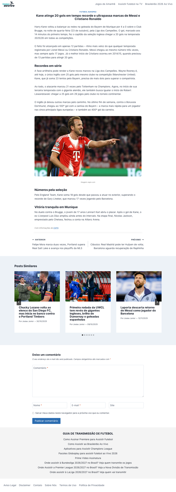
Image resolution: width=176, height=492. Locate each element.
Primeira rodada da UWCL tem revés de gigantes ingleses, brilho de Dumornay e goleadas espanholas (87, 313)
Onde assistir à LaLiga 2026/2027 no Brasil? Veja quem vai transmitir (88, 472)
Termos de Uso (67, 485)
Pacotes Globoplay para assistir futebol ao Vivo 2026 (88, 453)
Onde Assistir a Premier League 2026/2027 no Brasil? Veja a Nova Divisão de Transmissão (88, 467)
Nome (37, 405)
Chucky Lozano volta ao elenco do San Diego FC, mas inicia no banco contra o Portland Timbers (37, 312)
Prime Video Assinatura (88, 458)
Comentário (40, 368)
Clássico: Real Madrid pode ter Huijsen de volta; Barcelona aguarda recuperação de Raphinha (117, 244)
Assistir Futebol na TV (130, 4)
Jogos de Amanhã (105, 4)
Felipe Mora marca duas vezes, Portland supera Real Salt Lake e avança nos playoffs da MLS (58, 244)
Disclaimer (24, 485)
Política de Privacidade (91, 485)
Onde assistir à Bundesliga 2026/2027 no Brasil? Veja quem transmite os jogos (88, 462)
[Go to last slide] (19, 302)
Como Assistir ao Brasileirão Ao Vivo (88, 444)
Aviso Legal (10, 485)
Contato (37, 485)
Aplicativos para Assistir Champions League (88, 448)
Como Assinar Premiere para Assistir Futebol (88, 439)
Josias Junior (28, 321)
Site (112, 405)
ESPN (55, 228)
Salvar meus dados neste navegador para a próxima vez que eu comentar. (72, 413)
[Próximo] (157, 302)
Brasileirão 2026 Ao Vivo (158, 4)
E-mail (76, 405)
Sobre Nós (51, 485)
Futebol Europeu (88, 12)
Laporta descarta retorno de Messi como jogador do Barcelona (138, 310)
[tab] (82, 335)
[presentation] (37, 286)
